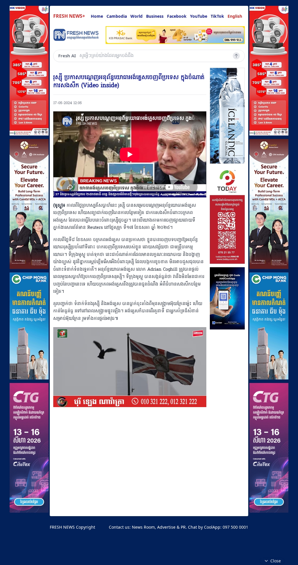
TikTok (217, 16)
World (136, 16)
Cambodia (117, 16)
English (235, 16)
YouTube (198, 16)
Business (155, 16)
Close (275, 561)
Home (97, 16)
